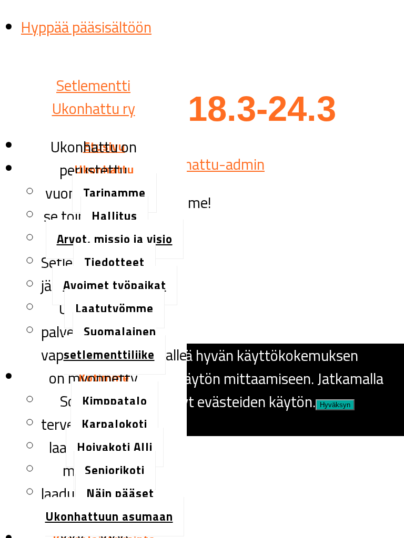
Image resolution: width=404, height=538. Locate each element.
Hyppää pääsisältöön (86, 26)
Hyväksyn (335, 405)
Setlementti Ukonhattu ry (93, 97)
